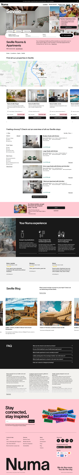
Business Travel (61, 4)
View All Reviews (19, 48)
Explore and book (16, 117)
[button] (32, 35)
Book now (71, 147)
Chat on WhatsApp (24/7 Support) (13, 441)
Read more (8, 394)
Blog (41, 445)
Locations (45, 4)
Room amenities (46, 140)
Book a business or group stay (12, 445)
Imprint (18, 472)
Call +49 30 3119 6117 (11, 443)
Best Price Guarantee (27, 443)
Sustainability (26, 445)
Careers (41, 447)
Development (43, 441)
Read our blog (43, 293)
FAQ (7, 439)
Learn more (56, 210)
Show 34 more (9, 166)
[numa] (4, 4)
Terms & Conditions (22, 425)
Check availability (67, 35)
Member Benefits (53, 4)
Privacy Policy (15, 425)
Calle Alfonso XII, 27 (59, 168)
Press (41, 443)
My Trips (68, 4)
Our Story (42, 439)
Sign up (76, 4)
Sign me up (31, 421)
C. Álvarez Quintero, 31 (62, 137)
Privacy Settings (22, 472)
